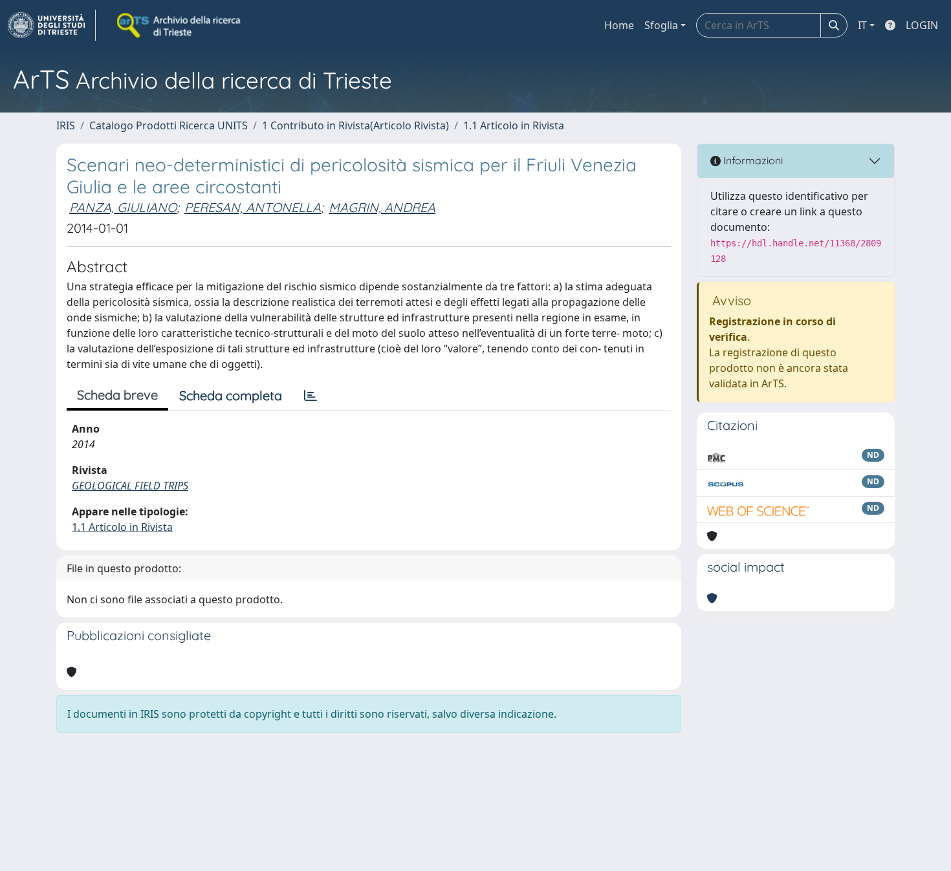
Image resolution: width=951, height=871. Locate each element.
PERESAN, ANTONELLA (252, 207)
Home (619, 25)
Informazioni (752, 160)
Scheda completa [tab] (230, 395)
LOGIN (922, 25)
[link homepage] (52, 25)
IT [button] (862, 25)
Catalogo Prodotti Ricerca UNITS (168, 125)
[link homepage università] (180, 25)
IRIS (65, 125)
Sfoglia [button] (661, 25)
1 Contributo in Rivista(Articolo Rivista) (355, 125)
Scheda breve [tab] (117, 395)
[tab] (310, 395)
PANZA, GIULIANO (123, 207)
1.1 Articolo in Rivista (513, 125)
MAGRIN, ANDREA (382, 207)
